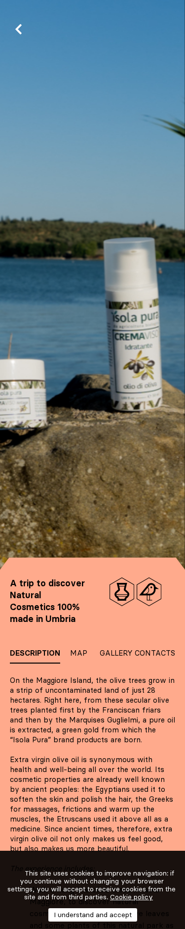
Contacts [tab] (155, 653)
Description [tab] (35, 653)
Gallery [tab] (116, 653)
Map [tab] (78, 653)
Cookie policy (131, 896)
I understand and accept (93, 914)
